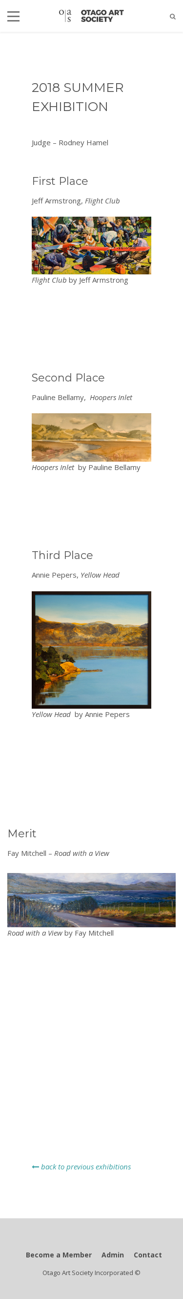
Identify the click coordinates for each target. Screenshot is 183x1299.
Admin (113, 1254)
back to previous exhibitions (85, 1166)
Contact (148, 1254)
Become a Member (59, 1254)
